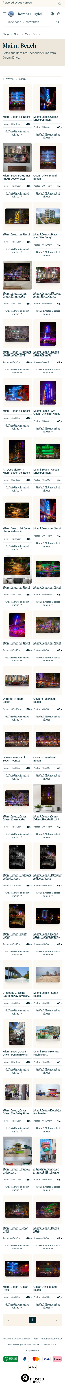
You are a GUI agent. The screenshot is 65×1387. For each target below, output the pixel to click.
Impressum (32, 1350)
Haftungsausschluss (51, 1338)
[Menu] (4, 14)
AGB (35, 1338)
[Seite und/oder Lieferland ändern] (59, 4)
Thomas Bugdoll (29, 14)
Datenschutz (51, 1344)
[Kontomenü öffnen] (52, 14)
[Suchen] (57, 21)
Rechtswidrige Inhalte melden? (24, 1344)
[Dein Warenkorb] (58, 13)
